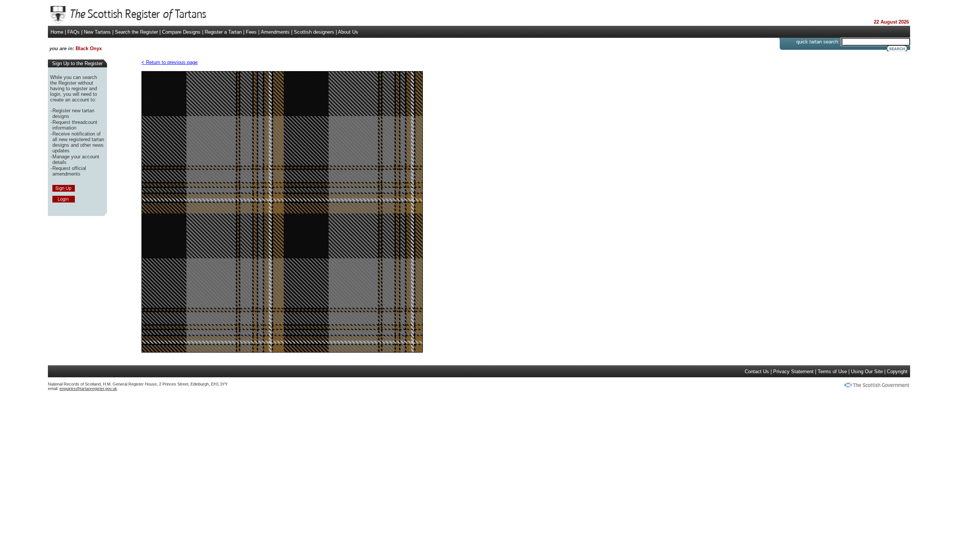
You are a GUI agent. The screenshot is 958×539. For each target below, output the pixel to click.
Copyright (897, 371)
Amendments (275, 32)
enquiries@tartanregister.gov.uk (88, 388)
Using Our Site (867, 371)
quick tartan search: (817, 42)
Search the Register (136, 32)
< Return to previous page (169, 62)
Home (57, 32)
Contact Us (757, 371)
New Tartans (97, 32)
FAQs (73, 32)
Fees (251, 32)
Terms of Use (832, 371)
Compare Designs (181, 32)
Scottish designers (314, 32)
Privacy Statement (793, 371)
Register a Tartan (223, 32)
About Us (348, 32)
